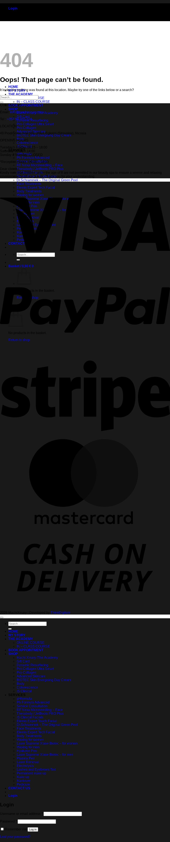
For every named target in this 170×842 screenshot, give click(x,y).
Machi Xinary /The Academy (37, 657)
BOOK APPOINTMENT (25, 105)
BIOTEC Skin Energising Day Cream (44, 135)
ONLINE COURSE (30, 642)
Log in (32, 829)
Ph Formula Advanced (33, 157)
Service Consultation (32, 706)
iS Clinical (24, 691)
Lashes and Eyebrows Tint (36, 769)
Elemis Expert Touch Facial (37, 721)
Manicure (23, 780)
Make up (23, 777)
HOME (13, 87)
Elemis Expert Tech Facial (36, 732)
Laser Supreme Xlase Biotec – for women (47, 743)
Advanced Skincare (31, 676)
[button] (12, 8)
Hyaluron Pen (27, 751)
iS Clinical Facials (30, 717)
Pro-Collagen (26, 128)
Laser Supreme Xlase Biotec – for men (45, 754)
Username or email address (21, 813)
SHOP (13, 109)
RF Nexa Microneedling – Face (40, 165)
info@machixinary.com (27, 112)
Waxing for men (28, 747)
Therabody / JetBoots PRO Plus (40, 169)
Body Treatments (29, 736)
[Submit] (1, 102)
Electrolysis (25, 766)
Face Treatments (29, 728)
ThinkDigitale (60, 612)
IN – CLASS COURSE (33, 101)
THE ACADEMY (20, 94)
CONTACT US (19, 788)
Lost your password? (15, 836)
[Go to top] (1, 617)
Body (20, 683)
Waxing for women (30, 739)
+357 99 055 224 (19, 119)
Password (8, 821)
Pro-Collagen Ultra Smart (35, 124)
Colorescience (27, 143)
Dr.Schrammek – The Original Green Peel (47, 180)
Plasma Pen (26, 758)
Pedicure (23, 784)
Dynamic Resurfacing (32, 120)
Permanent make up (31, 773)
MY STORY (17, 635)
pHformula (24, 698)
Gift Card (23, 116)
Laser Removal (28, 762)
